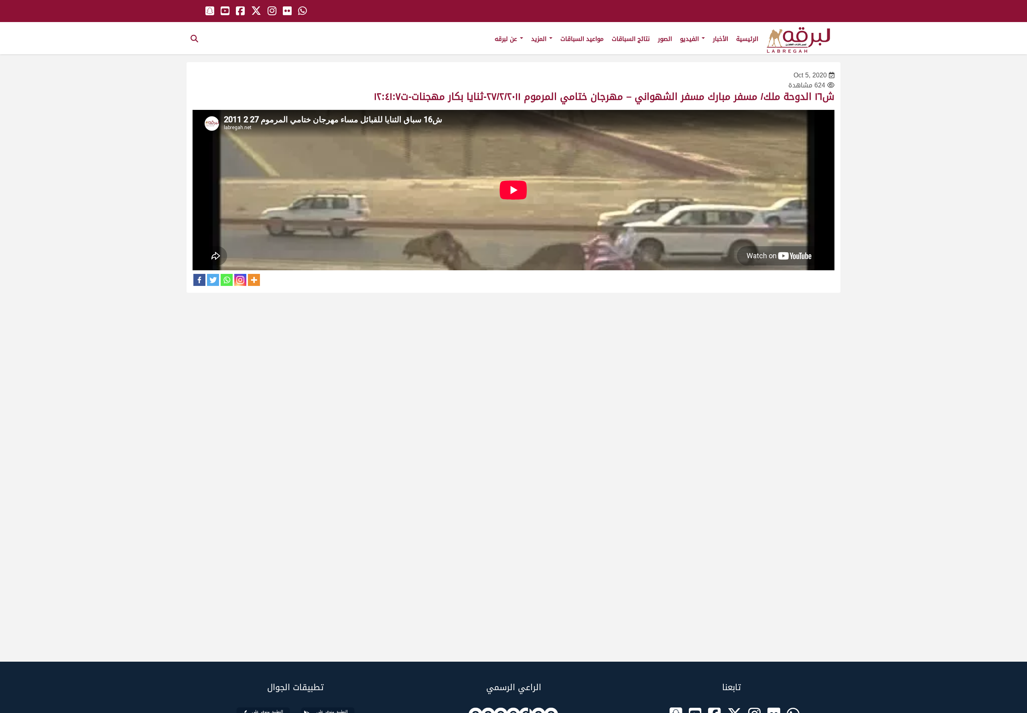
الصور (665, 39)
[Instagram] (240, 280)
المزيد (539, 39)
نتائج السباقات (631, 39)
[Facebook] (199, 280)
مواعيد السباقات (582, 39)
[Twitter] (213, 280)
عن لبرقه (507, 39)
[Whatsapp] (227, 280)
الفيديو (690, 39)
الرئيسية (747, 39)
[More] (254, 280)
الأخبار (720, 39)
